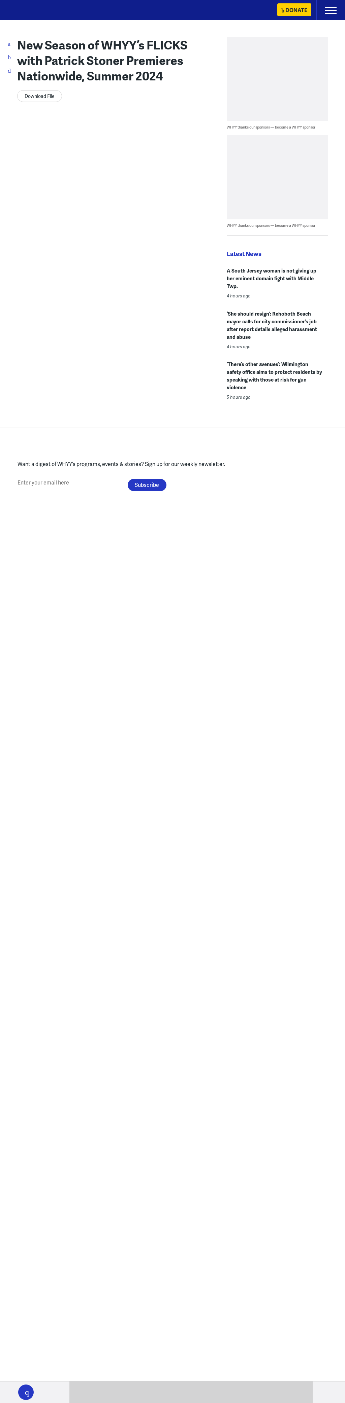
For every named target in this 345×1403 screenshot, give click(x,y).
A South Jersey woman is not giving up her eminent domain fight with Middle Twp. (271, 278)
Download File (40, 96)
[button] (26, 1392)
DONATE (296, 10)
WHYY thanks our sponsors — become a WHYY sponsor (271, 127)
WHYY (25, 10)
